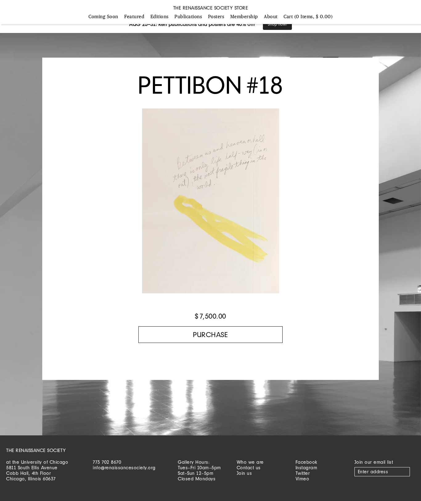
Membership (244, 16)
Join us (244, 473)
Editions (159, 16)
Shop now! (277, 24)
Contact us (249, 467)
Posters (216, 16)
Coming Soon (103, 16)
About (271, 16)
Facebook (306, 462)
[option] (210, 203)
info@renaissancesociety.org (124, 467)
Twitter (303, 473)
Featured (134, 16)
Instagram (306, 467)
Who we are (250, 462)
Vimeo (302, 479)
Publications (188, 16)
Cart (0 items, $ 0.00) (308, 16)
